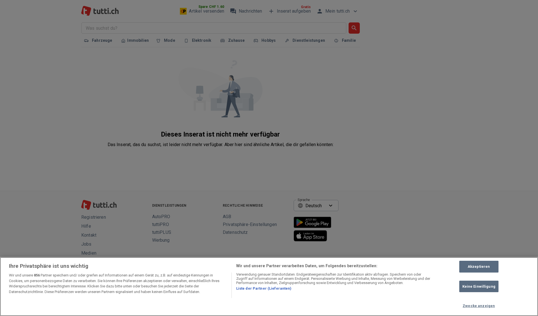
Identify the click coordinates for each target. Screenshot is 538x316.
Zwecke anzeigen (479, 306)
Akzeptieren (479, 266)
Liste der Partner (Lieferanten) (264, 288)
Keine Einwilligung (478, 286)
